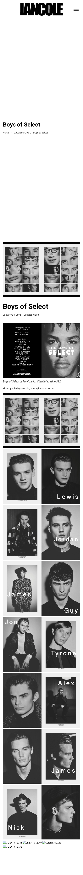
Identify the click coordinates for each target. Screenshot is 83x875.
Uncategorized (21, 132)
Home (6, 132)
